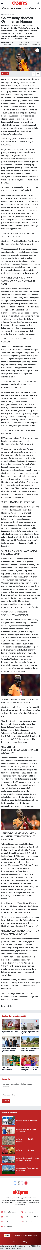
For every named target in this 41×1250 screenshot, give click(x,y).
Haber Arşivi (8, 1227)
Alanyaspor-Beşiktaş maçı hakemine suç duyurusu (9, 1050)
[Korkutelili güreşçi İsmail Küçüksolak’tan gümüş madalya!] (30, 1061)
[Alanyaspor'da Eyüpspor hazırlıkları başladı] (30, 1042)
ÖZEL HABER (16, 8)
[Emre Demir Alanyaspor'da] (11, 1061)
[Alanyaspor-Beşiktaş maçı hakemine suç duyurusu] (11, 1042)
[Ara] (38, 3)
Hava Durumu (28, 1212)
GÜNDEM (5, 8)
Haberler (4, 14)
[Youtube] (26, 1183)
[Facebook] (15, 1183)
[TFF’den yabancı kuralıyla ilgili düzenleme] (30, 1024)
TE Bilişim (25, 1242)
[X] (18, 1183)
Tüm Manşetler (8, 1222)
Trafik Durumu (8, 1217)
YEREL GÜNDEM (29, 8)
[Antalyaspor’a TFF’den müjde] (11, 1024)
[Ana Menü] (2, 3)
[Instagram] (22, 1183)
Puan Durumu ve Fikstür (31, 1217)
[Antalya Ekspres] (19, 3)
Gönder (6, 1101)
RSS (7, 1235)
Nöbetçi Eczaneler (10, 1212)
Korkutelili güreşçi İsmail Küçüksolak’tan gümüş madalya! (30, 1069)
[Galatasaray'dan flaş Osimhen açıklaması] (20, 59)
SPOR (12, 14)
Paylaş (6, 73)
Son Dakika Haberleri (30, 1222)
